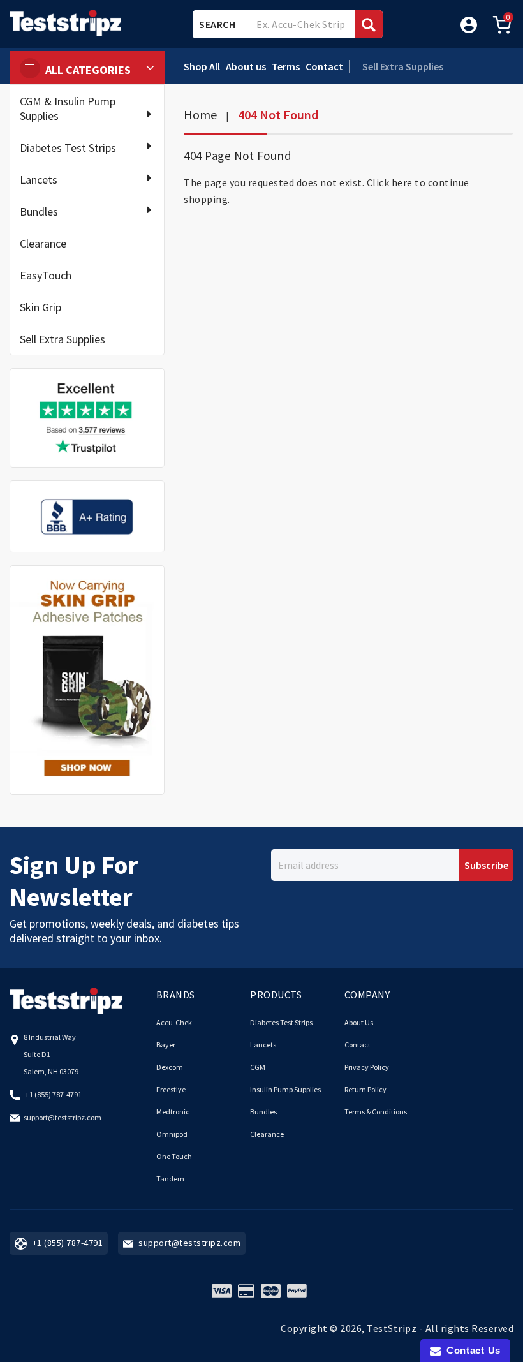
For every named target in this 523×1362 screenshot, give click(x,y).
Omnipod (172, 1134)
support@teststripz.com (62, 1117)
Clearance (43, 243)
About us (246, 66)
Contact (324, 66)
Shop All (202, 66)
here (402, 182)
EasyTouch (45, 275)
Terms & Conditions (375, 1111)
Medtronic (172, 1111)
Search (217, 24)
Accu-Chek (174, 1022)
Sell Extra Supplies (62, 339)
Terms (286, 66)
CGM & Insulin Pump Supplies (67, 108)
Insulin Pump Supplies (285, 1089)
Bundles (39, 211)
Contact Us (471, 1350)
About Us (358, 1022)
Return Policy (365, 1089)
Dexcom (169, 1067)
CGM (257, 1067)
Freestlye (171, 1089)
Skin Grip (40, 307)
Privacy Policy (366, 1067)
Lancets (38, 179)
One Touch (174, 1156)
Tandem (170, 1178)
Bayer (165, 1044)
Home (200, 114)
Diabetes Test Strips (68, 147)
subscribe (486, 865)
